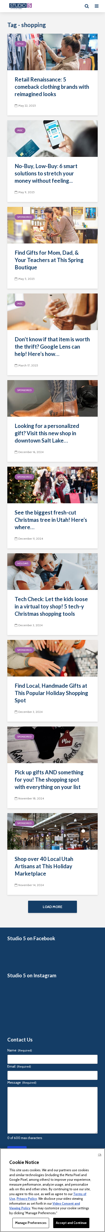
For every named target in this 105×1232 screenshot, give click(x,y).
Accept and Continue (71, 1223)
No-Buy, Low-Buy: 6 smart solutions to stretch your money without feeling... (46, 173)
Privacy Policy (27, 1199)
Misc (20, 130)
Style (20, 43)
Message (21, 1082)
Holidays (22, 563)
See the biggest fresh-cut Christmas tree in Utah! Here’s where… (51, 519)
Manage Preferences (30, 1223)
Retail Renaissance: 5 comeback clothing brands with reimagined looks (52, 86)
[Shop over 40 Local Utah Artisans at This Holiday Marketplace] (52, 831)
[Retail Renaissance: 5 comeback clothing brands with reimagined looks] (52, 51)
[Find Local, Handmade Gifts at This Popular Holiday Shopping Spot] (52, 658)
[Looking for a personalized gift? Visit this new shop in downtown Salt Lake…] (52, 398)
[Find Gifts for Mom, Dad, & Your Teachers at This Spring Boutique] (52, 224)
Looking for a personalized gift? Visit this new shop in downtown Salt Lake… (47, 433)
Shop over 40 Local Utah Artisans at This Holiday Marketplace (44, 866)
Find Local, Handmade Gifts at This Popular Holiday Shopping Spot (51, 693)
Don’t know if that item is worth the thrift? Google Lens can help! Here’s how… (52, 346)
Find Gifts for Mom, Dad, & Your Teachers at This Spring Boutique (49, 260)
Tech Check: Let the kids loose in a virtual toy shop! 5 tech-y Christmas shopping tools (51, 606)
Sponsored (24, 217)
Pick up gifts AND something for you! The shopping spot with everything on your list (49, 779)
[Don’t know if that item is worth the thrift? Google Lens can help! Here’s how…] (52, 311)
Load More (52, 907)
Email (19, 1066)
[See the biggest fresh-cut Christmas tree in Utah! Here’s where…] (52, 484)
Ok (99, 1154)
